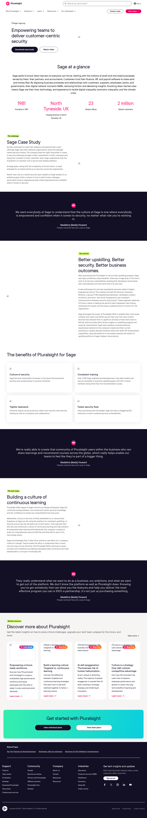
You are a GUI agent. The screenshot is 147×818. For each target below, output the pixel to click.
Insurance (82, 781)
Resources (57, 781)
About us (56, 770)
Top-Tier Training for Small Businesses (21, 752)
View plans (6, 789)
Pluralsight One (34, 785)
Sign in (139, 3)
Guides (30, 770)
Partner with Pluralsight (37, 778)
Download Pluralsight (10, 785)
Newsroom (57, 778)
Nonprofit (81, 785)
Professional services (10, 792)
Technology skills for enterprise (50, 752)
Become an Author (35, 774)
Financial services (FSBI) (87, 774)
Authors (31, 789)
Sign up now (111, 778)
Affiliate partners (34, 781)
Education (82, 770)
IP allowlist (6, 778)
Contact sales (115, 11)
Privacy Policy (126, 809)
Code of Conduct (139, 809)
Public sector (83, 789)
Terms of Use (116, 809)
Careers (56, 774)
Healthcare (82, 778)
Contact (5, 770)
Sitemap (5, 781)
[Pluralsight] (14, 4)
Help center (6, 774)
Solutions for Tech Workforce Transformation (82, 752)
